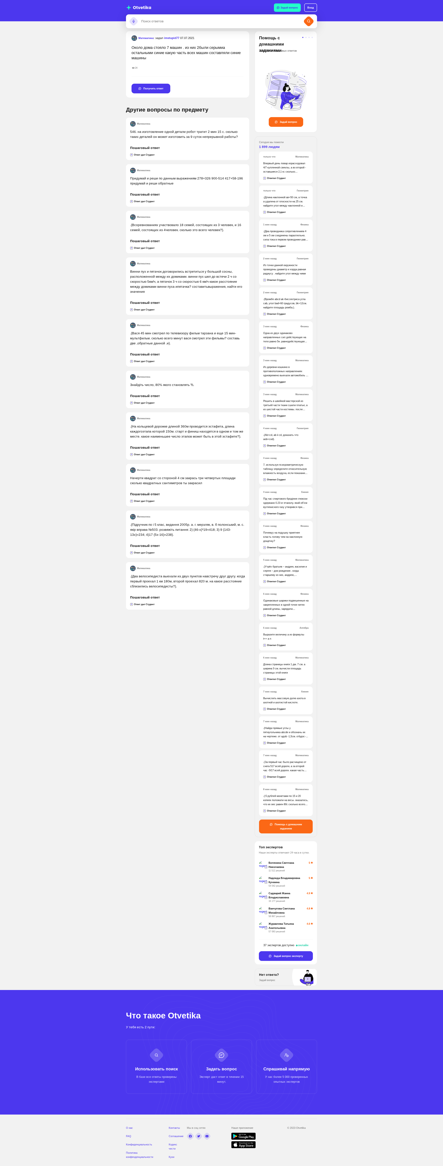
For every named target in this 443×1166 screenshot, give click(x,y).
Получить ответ (153, 88)
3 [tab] (309, 37)
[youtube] (207, 1136)
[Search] (309, 21)
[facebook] (190, 1136)
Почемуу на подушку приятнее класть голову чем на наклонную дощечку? (282, 536)
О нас (129, 1127)
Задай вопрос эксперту (288, 955)
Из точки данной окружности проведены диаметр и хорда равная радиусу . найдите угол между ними (284, 269)
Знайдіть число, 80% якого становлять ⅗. (162, 385)
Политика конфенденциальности (139, 1154)
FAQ (128, 1136)
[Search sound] (133, 21)
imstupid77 (171, 38)
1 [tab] (302, 37)
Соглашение (176, 1136)
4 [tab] (312, 37)
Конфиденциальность (139, 1144)
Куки (171, 1156)
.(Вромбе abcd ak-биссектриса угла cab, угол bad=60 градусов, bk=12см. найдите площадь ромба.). (285, 303)
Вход (310, 7)
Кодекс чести (173, 1146)
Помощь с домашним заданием (288, 826)
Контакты (174, 1127)
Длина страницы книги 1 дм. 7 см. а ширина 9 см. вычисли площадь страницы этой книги (284, 668)
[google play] (243, 1138)
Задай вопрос (289, 7)
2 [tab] (305, 37)
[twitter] (198, 1136)
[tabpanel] (286, 81)
